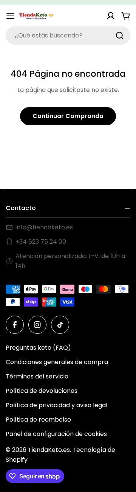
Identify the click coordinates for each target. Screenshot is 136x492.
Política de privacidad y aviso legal (56, 405)
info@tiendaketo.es (44, 227)
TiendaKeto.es (49, 449)
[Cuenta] (110, 15)
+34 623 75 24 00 (40, 241)
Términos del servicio (37, 376)
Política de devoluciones (41, 390)
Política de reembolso (38, 419)
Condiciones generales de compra (57, 362)
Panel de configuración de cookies (56, 434)
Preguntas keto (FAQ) (38, 347)
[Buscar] (119, 35)
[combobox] (68, 35)
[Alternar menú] (10, 15)
